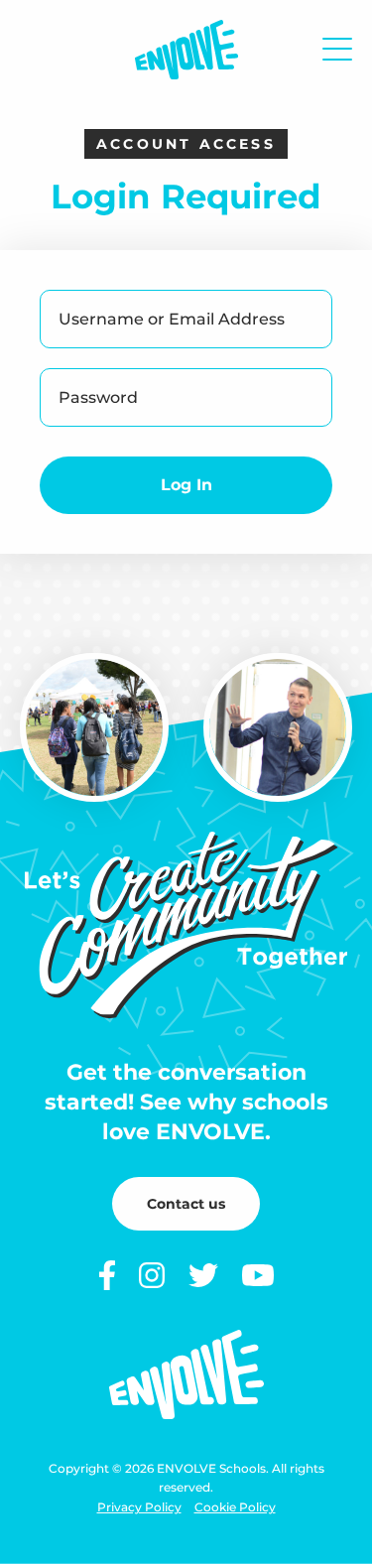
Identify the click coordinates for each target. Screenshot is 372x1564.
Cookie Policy (235, 1506)
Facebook (107, 1275)
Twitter (203, 1275)
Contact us (186, 1204)
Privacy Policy (139, 1506)
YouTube (258, 1275)
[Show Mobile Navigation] (337, 49)
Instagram (152, 1275)
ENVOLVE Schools (186, 49)
